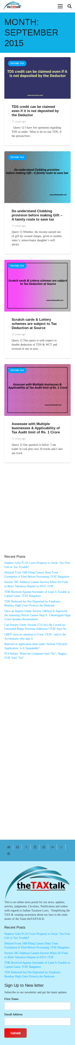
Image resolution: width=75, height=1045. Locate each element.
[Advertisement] (37, 512)
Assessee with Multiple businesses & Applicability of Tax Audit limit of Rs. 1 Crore (36, 428)
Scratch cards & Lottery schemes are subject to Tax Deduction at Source (34, 324)
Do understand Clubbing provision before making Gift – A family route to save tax (37, 215)
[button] (60, 6)
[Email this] (8, 847)
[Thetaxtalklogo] (13, 6)
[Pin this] (43, 847)
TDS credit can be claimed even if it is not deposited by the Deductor (35, 111)
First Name (11, 999)
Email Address (13, 1014)
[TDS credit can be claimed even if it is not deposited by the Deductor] (37, 59)
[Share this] (17, 847)
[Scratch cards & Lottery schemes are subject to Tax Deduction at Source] (37, 261)
